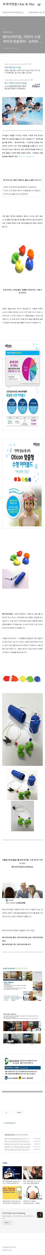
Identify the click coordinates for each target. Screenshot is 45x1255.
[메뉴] (40, 4)
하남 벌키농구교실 (12, 67)
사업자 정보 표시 (10, 1123)
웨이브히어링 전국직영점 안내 (13, 12)
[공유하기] (9, 1112)
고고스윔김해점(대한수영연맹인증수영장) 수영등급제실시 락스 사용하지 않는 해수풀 (15, 87)
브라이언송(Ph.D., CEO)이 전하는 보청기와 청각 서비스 (17, 1217)
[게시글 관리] (11, 1112)
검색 (35, 4)
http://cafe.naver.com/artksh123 (16, 64)
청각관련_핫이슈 (10, 1135)
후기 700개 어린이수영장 (15, 83)
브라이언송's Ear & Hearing (21, 4)
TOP (40, 1248)
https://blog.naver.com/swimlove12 (16, 80)
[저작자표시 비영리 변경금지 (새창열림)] (26, 1113)
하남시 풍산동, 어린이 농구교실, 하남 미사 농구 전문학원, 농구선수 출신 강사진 (22, 71)
